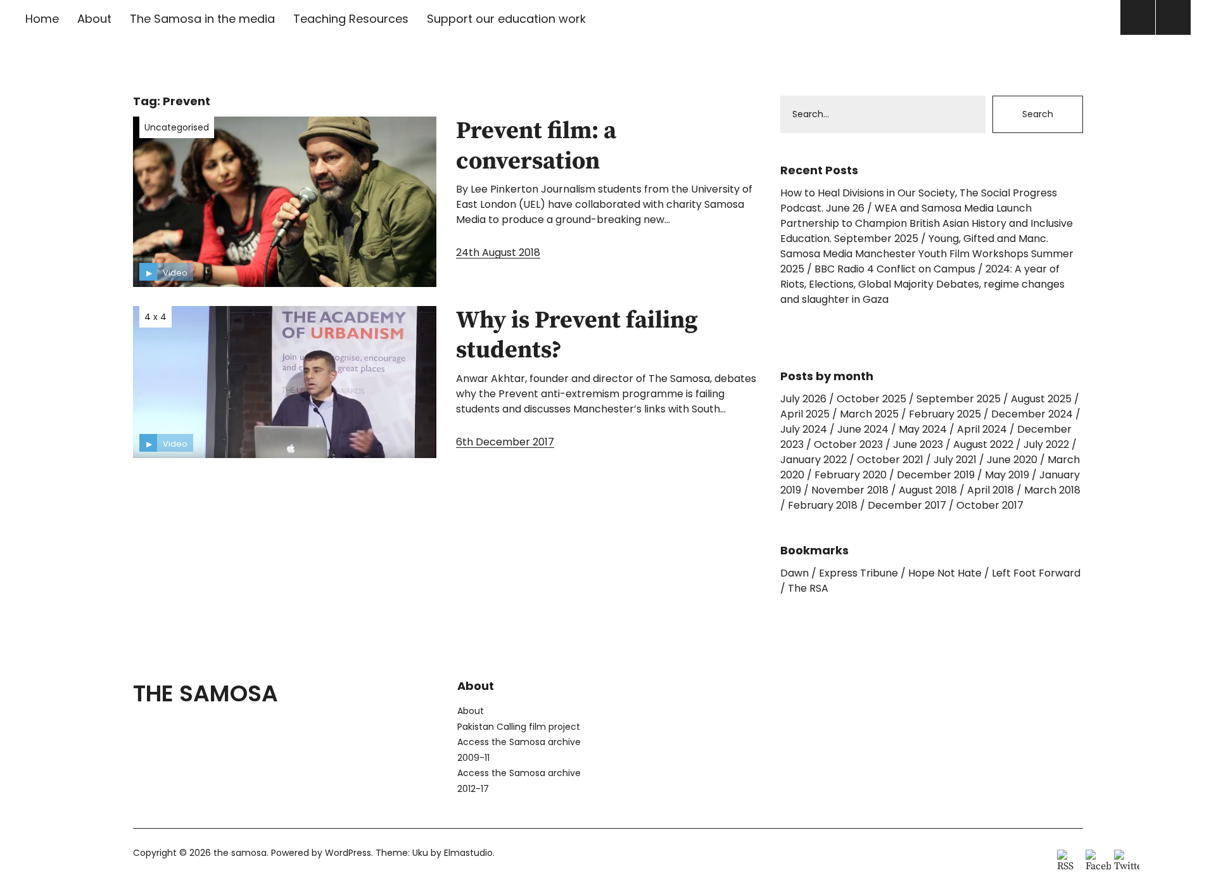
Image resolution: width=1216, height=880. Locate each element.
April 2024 (982, 429)
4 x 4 (155, 316)
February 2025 (945, 414)
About (94, 19)
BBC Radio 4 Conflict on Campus (894, 269)
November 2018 (850, 490)
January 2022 (813, 459)
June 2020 (1012, 459)
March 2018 (1052, 490)
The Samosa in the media (202, 19)
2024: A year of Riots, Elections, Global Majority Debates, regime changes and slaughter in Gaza (922, 284)
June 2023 (918, 444)
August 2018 (928, 490)
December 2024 (1032, 414)
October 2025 (871, 399)
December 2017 (907, 505)
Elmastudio (468, 852)
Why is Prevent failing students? (577, 335)
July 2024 (803, 429)
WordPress (348, 852)
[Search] (1137, 17)
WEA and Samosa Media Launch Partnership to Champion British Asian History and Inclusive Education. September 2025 (926, 223)
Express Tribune (858, 573)
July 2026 (803, 399)
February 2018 (823, 505)
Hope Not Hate (945, 573)
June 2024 (863, 429)
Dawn (794, 573)
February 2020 (850, 475)
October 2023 (848, 444)
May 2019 (1007, 475)
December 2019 (936, 475)
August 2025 (1041, 399)
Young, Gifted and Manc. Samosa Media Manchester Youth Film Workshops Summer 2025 (927, 253)
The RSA (808, 588)
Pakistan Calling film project (518, 726)
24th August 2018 (498, 252)
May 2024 (923, 429)
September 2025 (958, 399)
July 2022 (1046, 444)
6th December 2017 (505, 442)
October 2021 (890, 459)
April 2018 (990, 490)
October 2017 (989, 505)
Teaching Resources (350, 19)
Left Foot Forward (1036, 573)
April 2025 (805, 414)
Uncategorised (176, 127)
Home (42, 19)
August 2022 (983, 444)
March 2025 (869, 414)
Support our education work (506, 19)
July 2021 (955, 459)
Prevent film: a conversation (536, 146)
